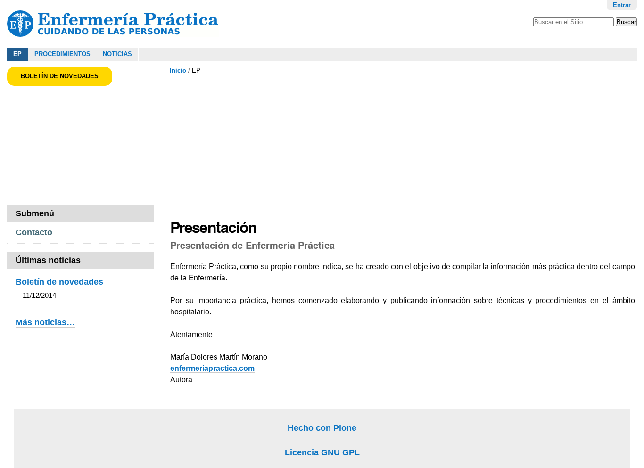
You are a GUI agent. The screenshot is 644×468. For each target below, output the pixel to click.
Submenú (35, 213)
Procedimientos (62, 53)
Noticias (117, 53)
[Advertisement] (338, 146)
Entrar (622, 4)
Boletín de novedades (59, 282)
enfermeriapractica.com (212, 368)
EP (17, 53)
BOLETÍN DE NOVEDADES (60, 76)
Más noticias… (45, 322)
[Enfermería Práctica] (113, 23)
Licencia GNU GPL (322, 452)
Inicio (178, 70)
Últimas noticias (48, 260)
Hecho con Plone (322, 428)
